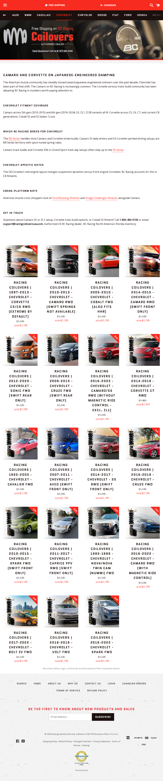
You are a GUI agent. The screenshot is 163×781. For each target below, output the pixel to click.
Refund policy (97, 690)
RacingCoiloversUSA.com (63, 734)
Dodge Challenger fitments (101, 198)
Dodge (102, 15)
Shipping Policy (50, 741)
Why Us (73, 683)
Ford (128, 15)
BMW (28, 15)
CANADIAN (109, 5)
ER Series (118, 150)
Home (37, 683)
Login (111, 683)
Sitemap (86, 745)
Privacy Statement (101, 741)
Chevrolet (64, 15)
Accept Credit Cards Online (81, 764)
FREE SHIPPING (56, 5)
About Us (54, 683)
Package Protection (82, 741)
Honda (142, 15)
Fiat (115, 15)
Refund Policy (65, 741)
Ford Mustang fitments (66, 198)
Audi (15, 15)
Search (22, 683)
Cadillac (44, 15)
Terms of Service (68, 690)
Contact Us (93, 683)
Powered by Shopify (81, 770)
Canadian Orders (134, 683)
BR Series (14, 138)
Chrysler (85, 15)
